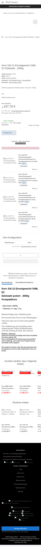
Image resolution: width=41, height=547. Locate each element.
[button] (31, 2)
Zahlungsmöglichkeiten (19, 453)
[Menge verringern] (5, 255)
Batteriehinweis (20, 488)
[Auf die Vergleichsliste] (35, 22)
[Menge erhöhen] (36, 255)
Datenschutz (20, 476)
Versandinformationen (10, 456)
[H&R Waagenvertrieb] (12, 2)
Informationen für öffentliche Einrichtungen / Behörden (17, 459)
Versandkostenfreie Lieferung (21, 111)
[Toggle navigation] (3, 1)
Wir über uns (7, 453)
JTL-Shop (24, 542)
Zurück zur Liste (8, 13)
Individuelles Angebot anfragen (19, 6)
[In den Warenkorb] (20, 261)
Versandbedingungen (20, 484)
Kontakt (19, 456)
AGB (20, 469)
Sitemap (20, 491)
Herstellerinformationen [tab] (24, 282)
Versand (25, 532)
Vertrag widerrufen (20, 528)
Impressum (20, 473)
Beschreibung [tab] (7, 282)
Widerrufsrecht (20, 480)
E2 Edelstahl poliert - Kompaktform (20, 80)
